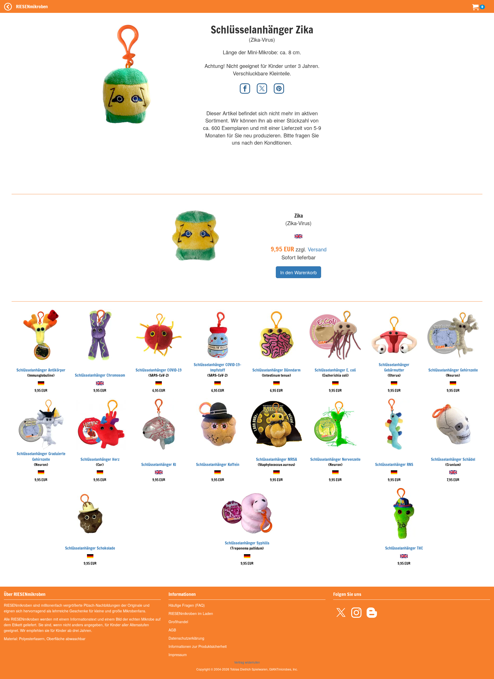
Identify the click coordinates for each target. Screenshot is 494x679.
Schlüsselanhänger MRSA (276, 459)
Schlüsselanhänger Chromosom (100, 375)
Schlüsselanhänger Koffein (217, 464)
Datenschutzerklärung (186, 638)
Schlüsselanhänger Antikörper (40, 370)
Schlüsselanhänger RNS (394, 464)
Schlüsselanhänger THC (404, 548)
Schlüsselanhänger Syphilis (247, 543)
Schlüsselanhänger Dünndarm (276, 370)
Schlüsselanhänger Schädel (453, 459)
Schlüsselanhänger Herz (100, 459)
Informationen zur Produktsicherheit (198, 646)
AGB (172, 629)
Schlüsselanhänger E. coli (335, 370)
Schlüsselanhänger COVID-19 (159, 370)
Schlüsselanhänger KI (158, 464)
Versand (317, 249)
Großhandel (178, 621)
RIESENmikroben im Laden (191, 613)
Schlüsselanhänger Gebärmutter (394, 367)
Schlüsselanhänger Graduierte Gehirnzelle (41, 456)
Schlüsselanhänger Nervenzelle (335, 459)
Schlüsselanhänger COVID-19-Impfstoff (217, 367)
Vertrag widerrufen (247, 662)
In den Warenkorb (298, 272)
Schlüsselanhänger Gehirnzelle (453, 370)
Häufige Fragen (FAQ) (187, 605)
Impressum (178, 654)
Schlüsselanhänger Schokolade (90, 548)
